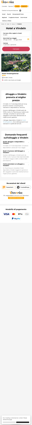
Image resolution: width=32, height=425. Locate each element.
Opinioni (10, 6)
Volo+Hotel (23, 17)
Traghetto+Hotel (14, 17)
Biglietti (4, 17)
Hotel (3, 14)
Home (2, 24)
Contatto (4, 6)
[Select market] (20, 10)
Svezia (13, 24)
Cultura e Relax (6, 20)
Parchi (9, 14)
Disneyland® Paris (18, 14)
